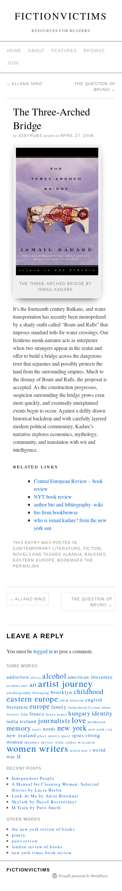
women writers (38, 748)
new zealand (21, 735)
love (79, 720)
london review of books (37, 847)
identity (102, 713)
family (59, 706)
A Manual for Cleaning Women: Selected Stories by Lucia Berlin (55, 787)
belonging (41, 692)
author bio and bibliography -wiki (68, 504)
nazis (36, 729)
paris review (25, 841)
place (42, 735)
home (14, 50)
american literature (90, 676)
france (37, 713)
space (66, 735)
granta (18, 835)
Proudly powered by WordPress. (84, 875)
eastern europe (34, 560)
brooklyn (62, 692)
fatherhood (77, 707)
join (13, 63)
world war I (80, 750)
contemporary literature (47, 548)
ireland (28, 721)
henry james (56, 714)
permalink (26, 566)
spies (78, 735)
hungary (79, 713)
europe (40, 706)
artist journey (65, 683)
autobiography (19, 692)
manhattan (96, 721)
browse (94, 50)
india (13, 721)
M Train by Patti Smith (36, 807)
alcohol (54, 676)
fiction (92, 548)
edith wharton (72, 700)
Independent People (33, 778)
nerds (49, 728)
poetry (54, 735)
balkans (95, 554)
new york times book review (42, 852)
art (33, 684)
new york (72, 727)
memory (19, 727)
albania (72, 554)
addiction (18, 676)
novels (22, 554)
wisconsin (86, 742)
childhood (89, 691)
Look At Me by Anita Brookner (45, 796)
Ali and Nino (24, 84)
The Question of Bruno (91, 602)
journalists (54, 720)
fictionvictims (61, 15)
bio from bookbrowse (56, 512)
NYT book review (53, 496)
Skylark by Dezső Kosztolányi (44, 802)
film (24, 714)
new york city (100, 729)
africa (35, 677)
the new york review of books (43, 829)
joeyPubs (30, 135)
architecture (17, 685)
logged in (43, 651)
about (36, 50)
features (64, 50)
